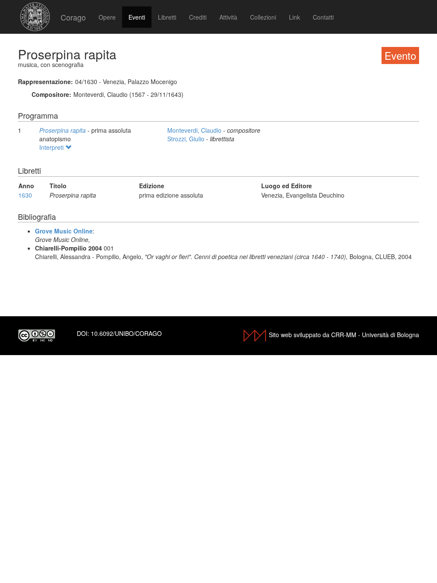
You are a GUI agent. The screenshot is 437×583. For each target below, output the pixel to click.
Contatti (323, 17)
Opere (107, 17)
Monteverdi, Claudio (195, 130)
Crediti (198, 17)
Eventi (136, 17)
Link (294, 17)
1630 (25, 195)
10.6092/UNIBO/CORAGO (126, 333)
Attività (228, 17)
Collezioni (263, 17)
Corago (73, 17)
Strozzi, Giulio (186, 138)
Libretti (167, 17)
